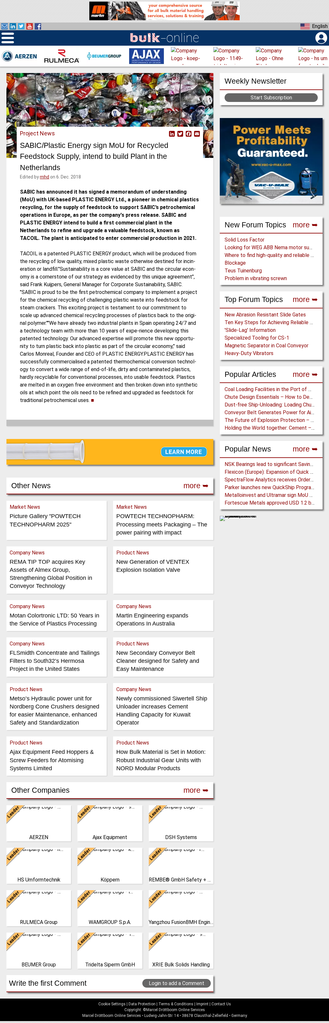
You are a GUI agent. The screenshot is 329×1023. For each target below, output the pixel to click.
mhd (44, 176)
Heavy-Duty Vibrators (249, 353)
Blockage (235, 263)
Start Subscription (271, 98)
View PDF (163, 133)
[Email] (196, 134)
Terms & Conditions (175, 1004)
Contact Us (221, 1004)
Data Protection (142, 1004)
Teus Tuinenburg (243, 271)
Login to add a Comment (176, 983)
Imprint (202, 1004)
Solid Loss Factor (244, 240)
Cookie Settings (112, 1004)
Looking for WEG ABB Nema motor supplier (273, 247)
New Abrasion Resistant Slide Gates (265, 315)
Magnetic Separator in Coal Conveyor (266, 346)
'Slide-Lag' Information (250, 330)
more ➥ (305, 225)
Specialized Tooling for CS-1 (257, 338)
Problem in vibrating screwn (256, 278)
